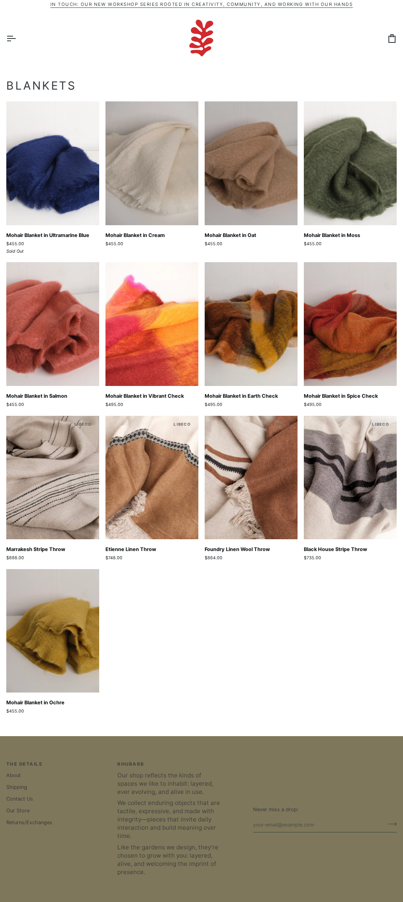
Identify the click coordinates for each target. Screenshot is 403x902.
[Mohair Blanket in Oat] (251, 163)
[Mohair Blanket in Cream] (151, 163)
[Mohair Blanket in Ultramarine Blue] (52, 163)
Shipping (16, 787)
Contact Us (19, 799)
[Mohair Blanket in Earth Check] (251, 324)
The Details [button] (24, 764)
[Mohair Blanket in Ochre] (52, 631)
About (13, 775)
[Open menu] (18, 38)
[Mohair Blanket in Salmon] (52, 324)
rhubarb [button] (130, 764)
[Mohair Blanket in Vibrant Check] (151, 324)
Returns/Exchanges (29, 822)
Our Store (18, 811)
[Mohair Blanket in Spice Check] (350, 324)
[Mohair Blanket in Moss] (350, 163)
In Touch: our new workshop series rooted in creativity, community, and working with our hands (201, 4)
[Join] (390, 823)
